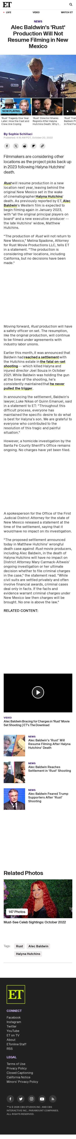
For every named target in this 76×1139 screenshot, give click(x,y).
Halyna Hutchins (49, 196)
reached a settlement (41, 357)
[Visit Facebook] (10, 1099)
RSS (10, 1049)
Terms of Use (16, 1064)
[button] (38, 692)
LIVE (8, 12)
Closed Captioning (20, 1073)
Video (36, 12)
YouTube (13, 1031)
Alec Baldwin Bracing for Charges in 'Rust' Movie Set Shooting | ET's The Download (37, 723)
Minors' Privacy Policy (22, 1082)
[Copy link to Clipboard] (42, 146)
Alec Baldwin (38, 946)
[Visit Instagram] (31, 1099)
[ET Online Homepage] (8, 4)
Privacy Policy (17, 1068)
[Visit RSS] (52, 1099)
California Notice (18, 1077)
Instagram (14, 1022)
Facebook (14, 1017)
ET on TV (13, 1035)
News (38, 21)
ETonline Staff (16, 1044)
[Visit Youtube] (42, 1099)
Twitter (12, 1026)
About (11, 1040)
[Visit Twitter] (21, 1099)
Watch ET (67, 12)
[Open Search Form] (70, 5)
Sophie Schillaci (20, 134)
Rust (19, 946)
